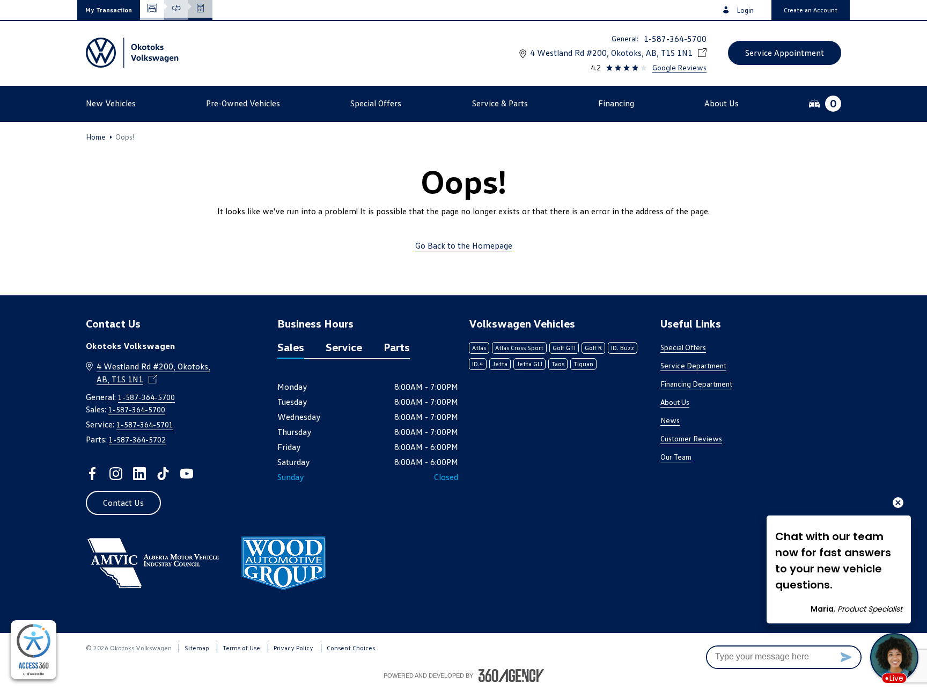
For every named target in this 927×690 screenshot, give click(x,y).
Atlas (479, 348)
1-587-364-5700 (675, 38)
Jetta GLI (529, 364)
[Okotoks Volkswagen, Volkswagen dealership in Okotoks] (134, 53)
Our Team (675, 456)
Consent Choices (351, 648)
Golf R (593, 348)
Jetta (499, 364)
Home (96, 137)
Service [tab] (344, 346)
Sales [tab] (290, 346)
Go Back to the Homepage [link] (463, 245)
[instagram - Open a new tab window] (115, 473)
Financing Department (696, 383)
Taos (557, 364)
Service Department (693, 365)
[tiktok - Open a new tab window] (163, 473)
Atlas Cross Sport (519, 348)
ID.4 (477, 364)
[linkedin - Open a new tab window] (139, 473)
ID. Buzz (622, 348)
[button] (108, 10)
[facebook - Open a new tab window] (92, 473)
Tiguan (583, 364)
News (670, 420)
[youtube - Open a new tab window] (186, 473)
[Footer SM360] (511, 675)
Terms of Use (241, 648)
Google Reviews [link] (679, 67)
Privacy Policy (293, 648)
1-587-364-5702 (137, 439)
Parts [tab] (397, 346)
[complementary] (33, 649)
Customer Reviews (691, 438)
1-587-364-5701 (144, 424)
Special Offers (683, 347)
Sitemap (197, 648)
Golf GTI (564, 348)
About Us (674, 401)
